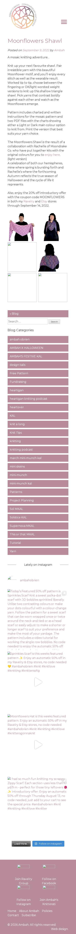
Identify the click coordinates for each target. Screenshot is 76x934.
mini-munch (18, 475)
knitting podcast (21, 449)
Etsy (44, 201)
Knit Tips (16, 432)
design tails (17, 365)
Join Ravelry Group (23, 881)
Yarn (13, 551)
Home (12, 911)
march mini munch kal (26, 458)
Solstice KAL (18, 517)
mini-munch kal (21, 483)
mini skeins (17, 466)
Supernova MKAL (22, 526)
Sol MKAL (16, 509)
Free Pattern (19, 373)
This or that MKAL (22, 534)
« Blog (14, 313)
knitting (15, 441)
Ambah (59, 50)
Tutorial (15, 543)
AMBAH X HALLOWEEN (26, 348)
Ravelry (29, 201)
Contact (13, 915)
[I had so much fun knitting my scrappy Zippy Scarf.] (38, 807)
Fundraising (18, 381)
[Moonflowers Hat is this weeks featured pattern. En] (38, 744)
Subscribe (29, 915)
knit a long (17, 424)
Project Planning (22, 500)
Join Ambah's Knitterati (49, 902)
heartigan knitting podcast (28, 398)
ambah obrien (20, 339)
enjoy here (52, 154)
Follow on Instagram (23, 902)
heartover (17, 407)
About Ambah (29, 911)
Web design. (59, 929)
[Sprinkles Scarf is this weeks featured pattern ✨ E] (38, 682)
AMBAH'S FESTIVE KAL (26, 356)
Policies (47, 911)
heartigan (17, 390)
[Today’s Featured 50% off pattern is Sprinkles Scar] (38, 619)
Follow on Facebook (49, 881)
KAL (12, 415)
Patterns (16, 492)
